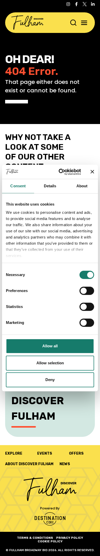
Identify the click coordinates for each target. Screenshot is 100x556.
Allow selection (50, 363)
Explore (13, 453)
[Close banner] (92, 172)
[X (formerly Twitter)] (85, 4)
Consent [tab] (18, 186)
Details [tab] (50, 186)
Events (44, 453)
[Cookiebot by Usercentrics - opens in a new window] (60, 172)
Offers (76, 453)
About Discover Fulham (29, 464)
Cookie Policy (50, 541)
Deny (50, 379)
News (64, 464)
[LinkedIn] (93, 4)
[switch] (86, 291)
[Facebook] (76, 4)
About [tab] (82, 186)
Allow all (50, 346)
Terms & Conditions (35, 538)
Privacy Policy (69, 538)
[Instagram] (68, 4)
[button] (84, 23)
